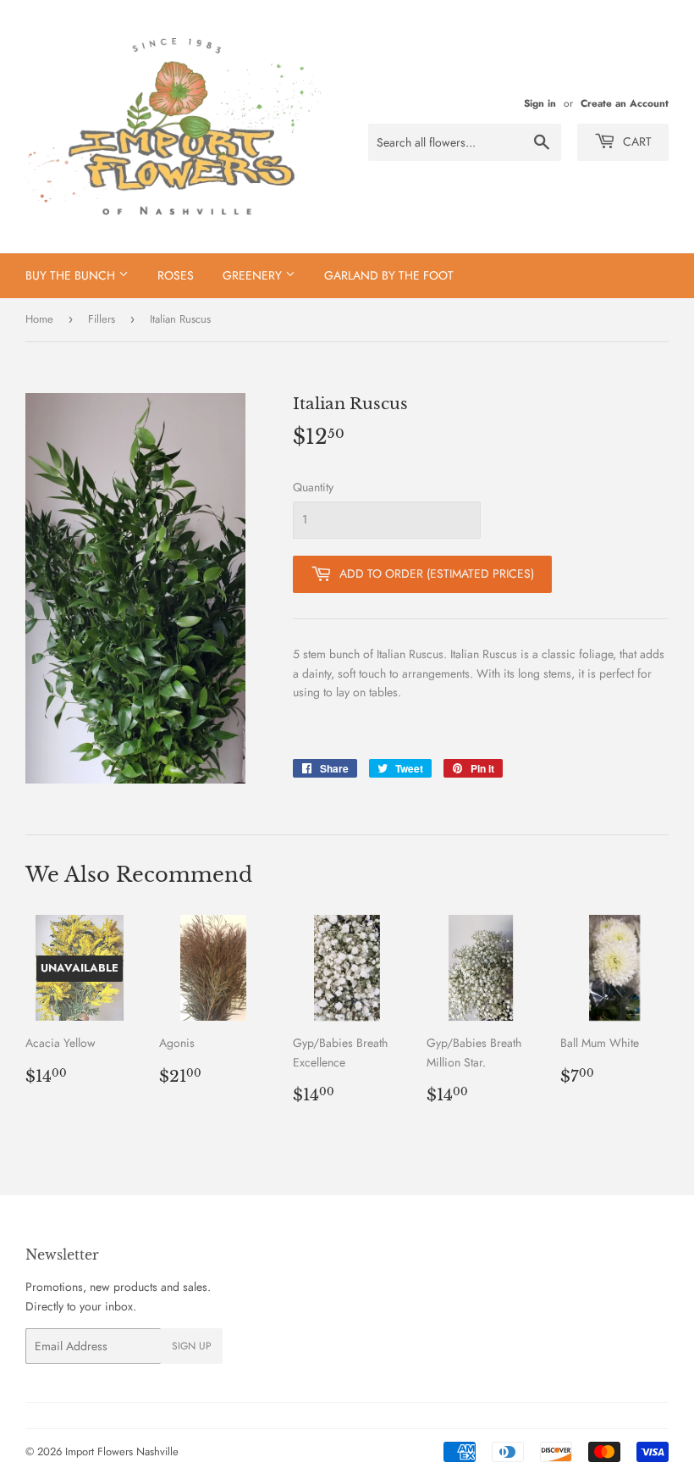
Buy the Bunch (71, 275)
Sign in (540, 103)
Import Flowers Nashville (122, 1451)
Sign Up (192, 1346)
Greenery (254, 275)
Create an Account (625, 103)
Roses (175, 275)
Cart (636, 141)
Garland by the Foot (389, 275)
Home (39, 319)
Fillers (101, 319)
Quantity (313, 487)
